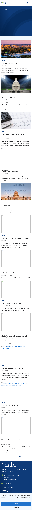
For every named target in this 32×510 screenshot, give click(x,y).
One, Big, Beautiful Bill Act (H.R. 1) (13, 368)
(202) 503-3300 (8, 487)
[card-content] (16, 49)
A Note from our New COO (11, 303)
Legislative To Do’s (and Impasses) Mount (15, 238)
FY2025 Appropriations (9, 405)
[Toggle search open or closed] (27, 3)
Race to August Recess (9, 63)
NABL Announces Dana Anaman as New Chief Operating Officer (15, 337)
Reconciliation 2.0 (7, 206)
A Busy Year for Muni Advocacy (12, 273)
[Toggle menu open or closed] (30, 3)
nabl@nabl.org (7, 483)
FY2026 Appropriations (9, 171)
